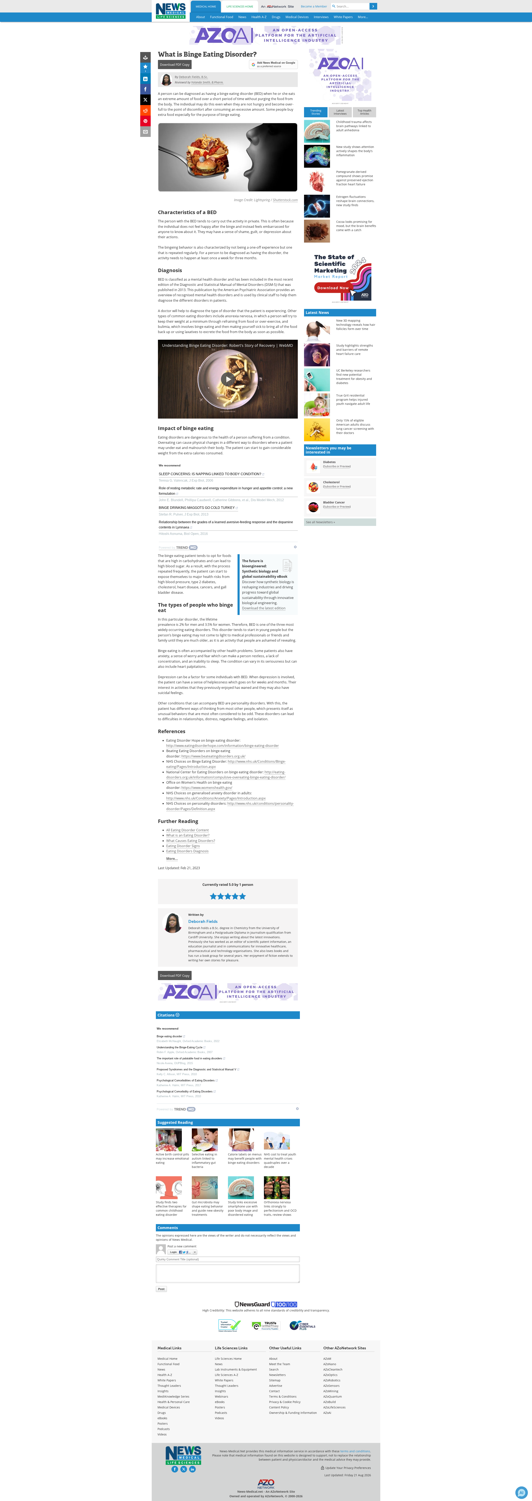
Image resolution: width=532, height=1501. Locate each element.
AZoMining (330, 1391)
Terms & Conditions (283, 1396)
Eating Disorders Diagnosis (187, 851)
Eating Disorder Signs (183, 846)
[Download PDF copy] (145, 57)
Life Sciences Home (240, 6)
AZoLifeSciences (334, 1407)
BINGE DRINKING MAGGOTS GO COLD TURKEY (197, 507)
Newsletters (277, 1375)
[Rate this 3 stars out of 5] (228, 896)
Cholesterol (331, 482)
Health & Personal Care (174, 1402)
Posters (163, 1423)
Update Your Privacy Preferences (348, 1468)
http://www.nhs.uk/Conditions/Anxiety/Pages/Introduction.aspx (216, 798)
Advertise (275, 1386)
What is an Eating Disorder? (187, 835)
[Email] (145, 131)
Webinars (221, 1396)
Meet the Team (279, 1364)
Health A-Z (165, 1375)
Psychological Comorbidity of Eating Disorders (185, 1091)
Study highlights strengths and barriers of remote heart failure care (354, 349)
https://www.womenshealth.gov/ (206, 787)
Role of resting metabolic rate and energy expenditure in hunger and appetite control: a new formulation (226, 490)
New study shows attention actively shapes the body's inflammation (355, 151)
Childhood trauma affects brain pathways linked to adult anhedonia (354, 126)
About (273, 1359)
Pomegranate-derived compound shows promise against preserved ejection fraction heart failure (354, 178)
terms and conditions (355, 1451)
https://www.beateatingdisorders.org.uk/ (213, 756)
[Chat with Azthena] (521, 1492)
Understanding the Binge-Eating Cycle (179, 1047)
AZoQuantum (332, 1396)
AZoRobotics (331, 1380)
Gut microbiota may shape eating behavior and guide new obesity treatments (207, 1208)
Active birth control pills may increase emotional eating (172, 1158)
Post (161, 1289)
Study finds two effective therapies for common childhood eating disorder (171, 1208)
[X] (145, 99)
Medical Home (206, 6)
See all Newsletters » (320, 522)
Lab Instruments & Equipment (236, 1369)
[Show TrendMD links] (295, 547)
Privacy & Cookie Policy (284, 1402)
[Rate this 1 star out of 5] (213, 896)
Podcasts (164, 1429)
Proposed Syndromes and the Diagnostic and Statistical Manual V (196, 1069)
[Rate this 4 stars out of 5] (235, 896)
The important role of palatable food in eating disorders (189, 1058)
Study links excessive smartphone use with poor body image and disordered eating (243, 1208)
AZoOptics (330, 1375)
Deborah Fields (203, 921)
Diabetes (329, 462)
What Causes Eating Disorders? (190, 840)
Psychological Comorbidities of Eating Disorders (186, 1080)
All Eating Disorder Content (187, 830)
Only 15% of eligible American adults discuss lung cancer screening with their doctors (355, 426)
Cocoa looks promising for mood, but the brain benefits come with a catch (356, 226)
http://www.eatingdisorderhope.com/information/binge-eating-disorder (222, 745)
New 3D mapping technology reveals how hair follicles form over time (355, 325)
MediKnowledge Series (173, 1396)
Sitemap (275, 1380)
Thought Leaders (169, 1386)
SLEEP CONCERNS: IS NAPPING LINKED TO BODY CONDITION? (210, 474)
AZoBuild (329, 1402)
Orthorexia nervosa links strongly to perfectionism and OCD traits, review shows (280, 1208)
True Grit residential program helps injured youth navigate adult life (353, 399)
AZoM (327, 1359)
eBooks (162, 1418)
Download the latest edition (264, 608)
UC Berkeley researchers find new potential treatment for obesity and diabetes (354, 376)
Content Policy (279, 1407)
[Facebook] (145, 89)
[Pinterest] (145, 121)
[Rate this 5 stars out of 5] (242, 896)
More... (172, 858)
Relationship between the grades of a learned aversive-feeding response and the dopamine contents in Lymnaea (226, 524)
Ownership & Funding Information (293, 1413)
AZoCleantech (332, 1369)
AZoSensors (331, 1386)
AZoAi (327, 1413)
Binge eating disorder (169, 1036)
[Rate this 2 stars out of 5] (220, 896)
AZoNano (329, 1364)
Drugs (162, 1413)
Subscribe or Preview (337, 466)
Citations (167, 1015)
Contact (274, 1391)
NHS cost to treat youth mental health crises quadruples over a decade (280, 1160)
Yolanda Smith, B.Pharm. (207, 82)
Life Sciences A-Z (226, 1375)
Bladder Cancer (334, 502)
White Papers (167, 1380)
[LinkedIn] (145, 78)
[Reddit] (145, 110)
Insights (163, 1391)
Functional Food (169, 1364)
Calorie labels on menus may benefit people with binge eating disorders (245, 1158)
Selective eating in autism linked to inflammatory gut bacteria (204, 1160)
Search (274, 1369)
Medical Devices (169, 1407)
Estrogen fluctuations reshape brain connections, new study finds (355, 201)
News (161, 1369)
